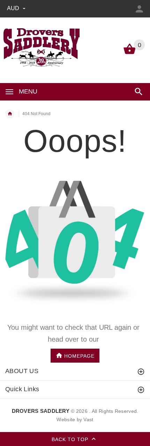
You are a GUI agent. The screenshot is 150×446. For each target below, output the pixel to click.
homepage (79, 356)
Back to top (71, 439)
